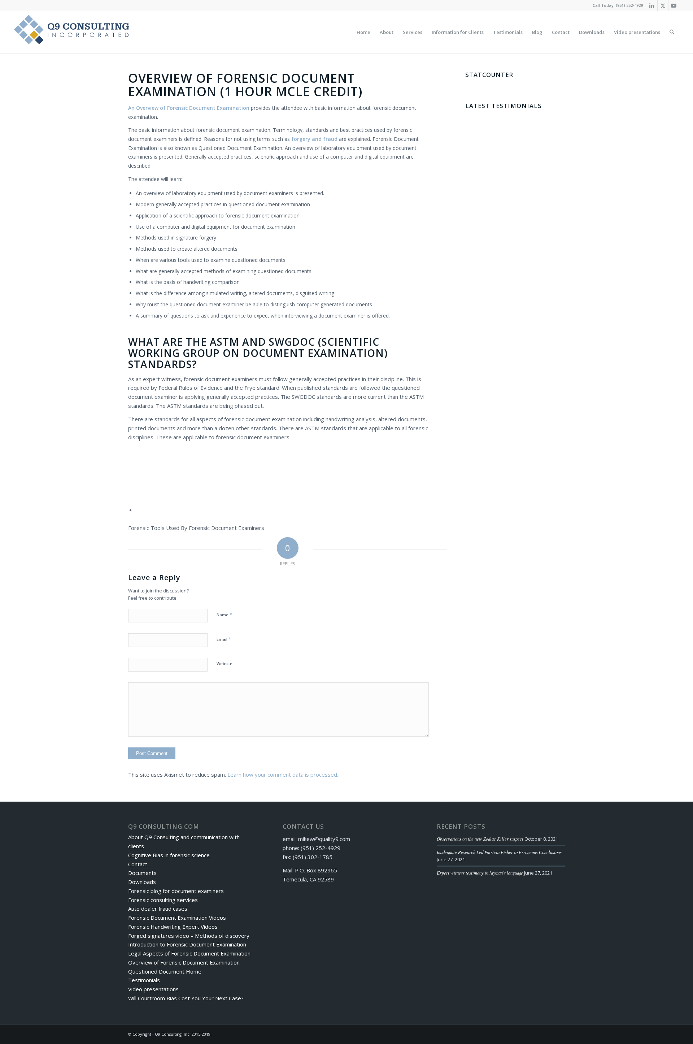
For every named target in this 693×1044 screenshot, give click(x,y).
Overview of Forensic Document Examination (184, 962)
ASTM (224, 342)
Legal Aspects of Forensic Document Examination (189, 953)
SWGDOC (292, 342)
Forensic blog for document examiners (176, 890)
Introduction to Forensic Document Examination (187, 944)
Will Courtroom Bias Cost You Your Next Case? (186, 998)
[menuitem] (363, 32)
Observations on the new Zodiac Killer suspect (480, 839)
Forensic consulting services (163, 899)
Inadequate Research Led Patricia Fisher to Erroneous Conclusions (499, 852)
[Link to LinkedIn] (652, 5)
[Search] (672, 32)
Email (224, 639)
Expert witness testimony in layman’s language (480, 873)
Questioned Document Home (164, 971)
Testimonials (144, 980)
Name (224, 614)
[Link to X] (663, 5)
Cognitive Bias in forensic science (169, 855)
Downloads (142, 881)
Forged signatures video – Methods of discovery (188, 935)
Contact (137, 864)
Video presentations (153, 989)
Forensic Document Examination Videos (177, 917)
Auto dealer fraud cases (157, 908)
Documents (142, 872)
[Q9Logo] (71, 32)
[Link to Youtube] (673, 5)
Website (224, 663)
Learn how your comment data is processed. (282, 774)
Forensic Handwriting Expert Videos (173, 926)
